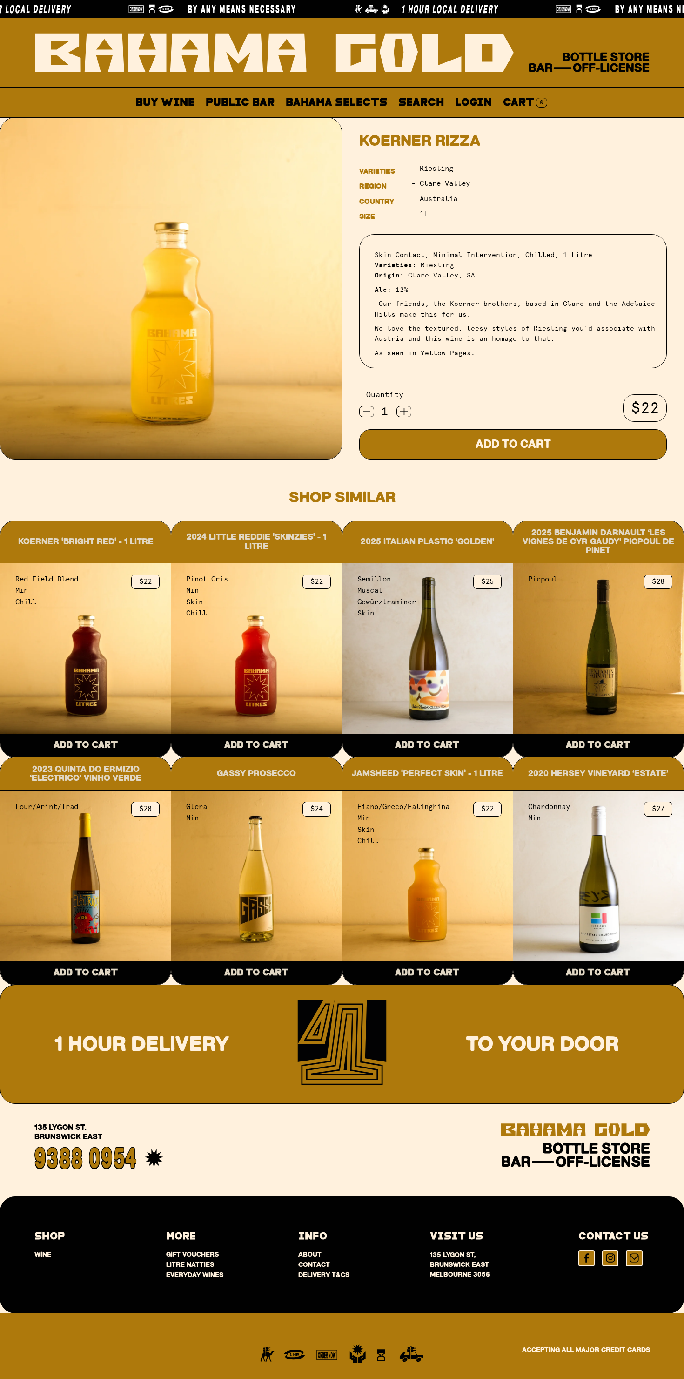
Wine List (317, 124)
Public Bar (240, 102)
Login (473, 102)
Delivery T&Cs (323, 1275)
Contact (440, 124)
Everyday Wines (194, 1275)
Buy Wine (164, 102)
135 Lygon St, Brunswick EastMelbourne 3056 (460, 1264)
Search (421, 102)
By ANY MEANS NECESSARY (188, 9)
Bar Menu (245, 124)
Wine (42, 1254)
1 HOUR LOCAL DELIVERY (396, 9)
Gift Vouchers (192, 1254)
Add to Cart (513, 444)
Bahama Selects (336, 102)
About (381, 124)
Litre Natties (190, 1264)
